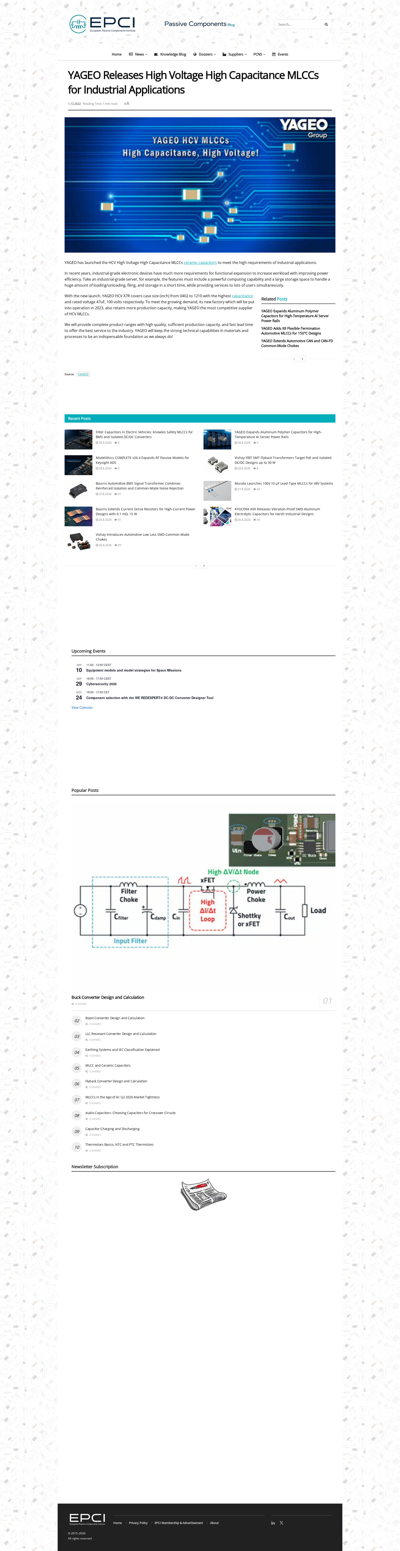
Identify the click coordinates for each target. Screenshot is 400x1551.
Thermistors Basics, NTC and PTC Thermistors (119, 1144)
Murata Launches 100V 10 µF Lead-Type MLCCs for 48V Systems (284, 483)
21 (119, 494)
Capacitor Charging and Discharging (112, 1129)
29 (119, 545)
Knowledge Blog (173, 54)
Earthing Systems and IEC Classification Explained (122, 1049)
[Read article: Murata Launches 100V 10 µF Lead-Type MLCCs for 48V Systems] (217, 491)
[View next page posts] (302, 359)
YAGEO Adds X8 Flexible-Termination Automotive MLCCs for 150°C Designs (291, 330)
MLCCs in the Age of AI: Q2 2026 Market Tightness (122, 1097)
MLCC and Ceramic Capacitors (107, 1065)
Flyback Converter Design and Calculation (116, 1081)
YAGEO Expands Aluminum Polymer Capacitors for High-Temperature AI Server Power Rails (295, 316)
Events (283, 54)
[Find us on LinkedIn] (273, 1523)
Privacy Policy (138, 1523)
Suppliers (235, 54)
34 (258, 489)
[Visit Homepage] (200, 24)
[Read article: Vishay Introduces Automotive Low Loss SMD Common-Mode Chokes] (78, 542)
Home (117, 54)
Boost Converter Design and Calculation (114, 1018)
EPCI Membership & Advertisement (179, 1523)
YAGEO (83, 374)
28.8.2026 (105, 443)
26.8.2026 (105, 520)
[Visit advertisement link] (200, 1362)
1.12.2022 (74, 104)
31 (119, 520)
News (139, 54)
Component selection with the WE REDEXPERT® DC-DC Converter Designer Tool (149, 697)
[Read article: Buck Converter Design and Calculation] (203, 896)
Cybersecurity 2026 (101, 683)
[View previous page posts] (294, 359)
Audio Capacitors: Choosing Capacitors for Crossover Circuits (130, 1113)
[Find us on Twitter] (281, 1523)
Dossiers (205, 54)
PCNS (257, 54)
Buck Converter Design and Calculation (108, 997)
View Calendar (82, 707)
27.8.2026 (105, 494)
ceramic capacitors (200, 262)
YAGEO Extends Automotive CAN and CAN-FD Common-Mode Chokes (297, 343)
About (214, 1523)
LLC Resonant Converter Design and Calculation (120, 1033)
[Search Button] (327, 24)
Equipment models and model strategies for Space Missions (133, 670)
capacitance (242, 295)
